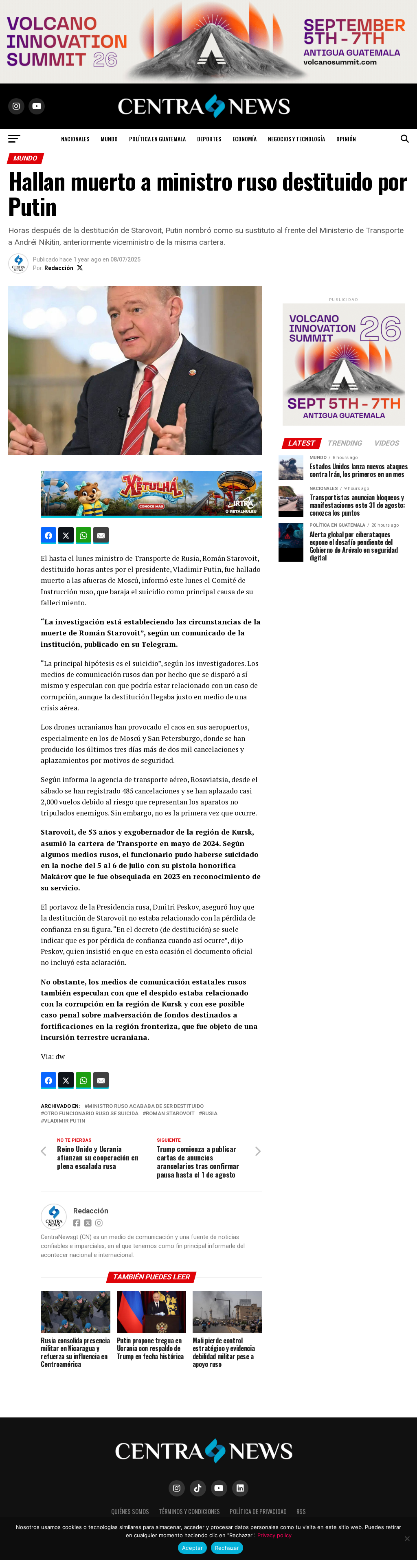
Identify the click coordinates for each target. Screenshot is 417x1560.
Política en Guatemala (157, 138)
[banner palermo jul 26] (151, 513)
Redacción (58, 268)
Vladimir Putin (64, 1121)
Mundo (109, 138)
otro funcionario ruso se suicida (91, 1113)
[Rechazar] (407, 1538)
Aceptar (192, 1548)
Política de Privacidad (258, 1511)
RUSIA (209, 1113)
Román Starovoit (170, 1113)
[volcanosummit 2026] (344, 423)
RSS (301, 1511)
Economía (245, 138)
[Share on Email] (101, 535)
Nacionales (75, 138)
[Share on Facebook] (48, 535)
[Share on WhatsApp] (83, 535)
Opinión (346, 138)
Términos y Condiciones (189, 1511)
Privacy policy (274, 1535)
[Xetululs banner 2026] (208, 81)
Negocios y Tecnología (296, 138)
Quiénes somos (130, 1511)
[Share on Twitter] (66, 535)
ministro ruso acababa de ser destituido (146, 1106)
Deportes (209, 138)
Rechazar (227, 1548)
